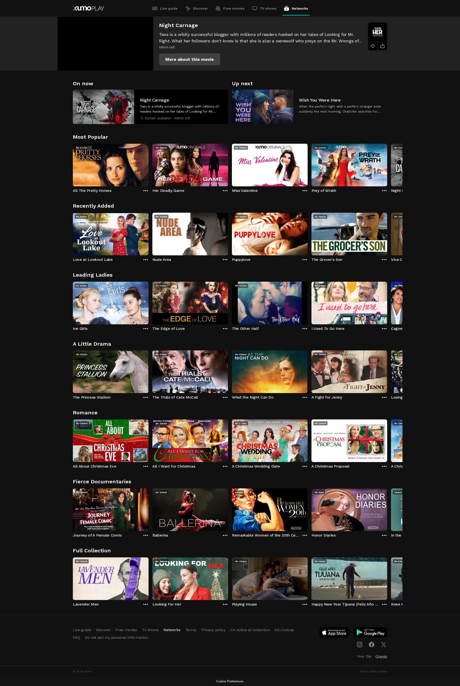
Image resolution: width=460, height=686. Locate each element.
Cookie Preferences (230, 681)
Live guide (169, 8)
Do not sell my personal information (116, 637)
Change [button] (381, 656)
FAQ (76, 637)
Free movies (234, 8)
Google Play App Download (370, 633)
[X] (383, 644)
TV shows (268, 8)
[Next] (387, 164)
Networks (300, 8)
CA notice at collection (250, 630)
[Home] (88, 8)
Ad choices (284, 630)
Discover (200, 8)
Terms (190, 630)
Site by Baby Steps (373, 671)
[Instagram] (359, 644)
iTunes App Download (334, 633)
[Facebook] (371, 644)
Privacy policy (213, 630)
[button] (189, 59)
